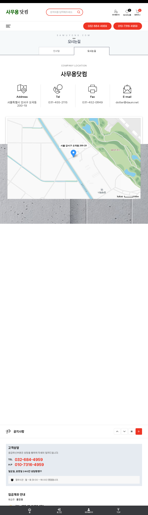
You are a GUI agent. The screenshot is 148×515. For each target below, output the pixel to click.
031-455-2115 (58, 102)
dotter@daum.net (127, 102)
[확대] (136, 152)
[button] (117, 431)
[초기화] (136, 165)
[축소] (136, 158)
